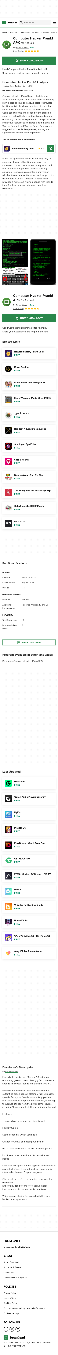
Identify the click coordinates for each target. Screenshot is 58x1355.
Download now (31, 60)
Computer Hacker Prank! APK (33, 40)
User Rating (18, 51)
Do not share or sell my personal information (24, 1308)
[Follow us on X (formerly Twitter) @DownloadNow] (12, 1329)
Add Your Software (12, 1267)
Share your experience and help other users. (25, 73)
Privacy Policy (10, 1293)
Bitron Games (11, 1071)
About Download (11, 1262)
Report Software (31, 642)
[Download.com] (9, 22)
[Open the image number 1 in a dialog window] (43, 262)
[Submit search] (21, 22)
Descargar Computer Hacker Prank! (20, 661)
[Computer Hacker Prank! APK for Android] (6, 45)
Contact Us (9, 1272)
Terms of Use (10, 1298)
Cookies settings (11, 1313)
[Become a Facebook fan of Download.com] (6, 1329)
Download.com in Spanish (15, 1277)
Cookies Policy (10, 1303)
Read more (28, 90)
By (21, 47)
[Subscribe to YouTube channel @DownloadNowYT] (17, 1329)
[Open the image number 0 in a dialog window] (15, 262)
